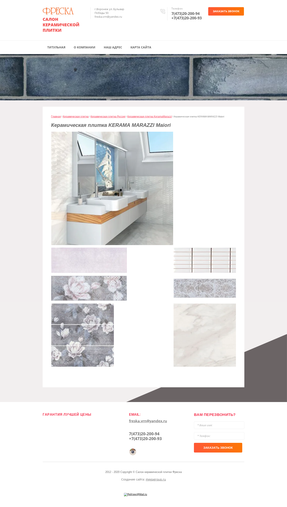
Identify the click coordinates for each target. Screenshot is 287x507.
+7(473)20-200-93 (186, 17)
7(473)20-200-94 (185, 13)
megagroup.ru (156, 479)
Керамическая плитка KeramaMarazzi (149, 116)
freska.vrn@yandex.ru (148, 420)
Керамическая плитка (76, 116)
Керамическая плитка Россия (108, 116)
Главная (56, 116)
